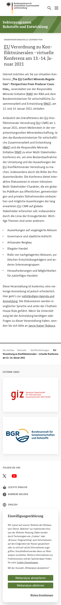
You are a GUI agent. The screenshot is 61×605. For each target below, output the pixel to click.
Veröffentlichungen (39, 350)
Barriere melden (18, 494)
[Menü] (56, 8)
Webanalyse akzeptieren (30, 578)
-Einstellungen (27, 562)
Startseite (21, 350)
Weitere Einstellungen (41, 595)
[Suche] (49, 8)
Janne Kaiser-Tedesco (41, 326)
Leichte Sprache (17, 487)
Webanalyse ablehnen (30, 585)
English (12, 504)
